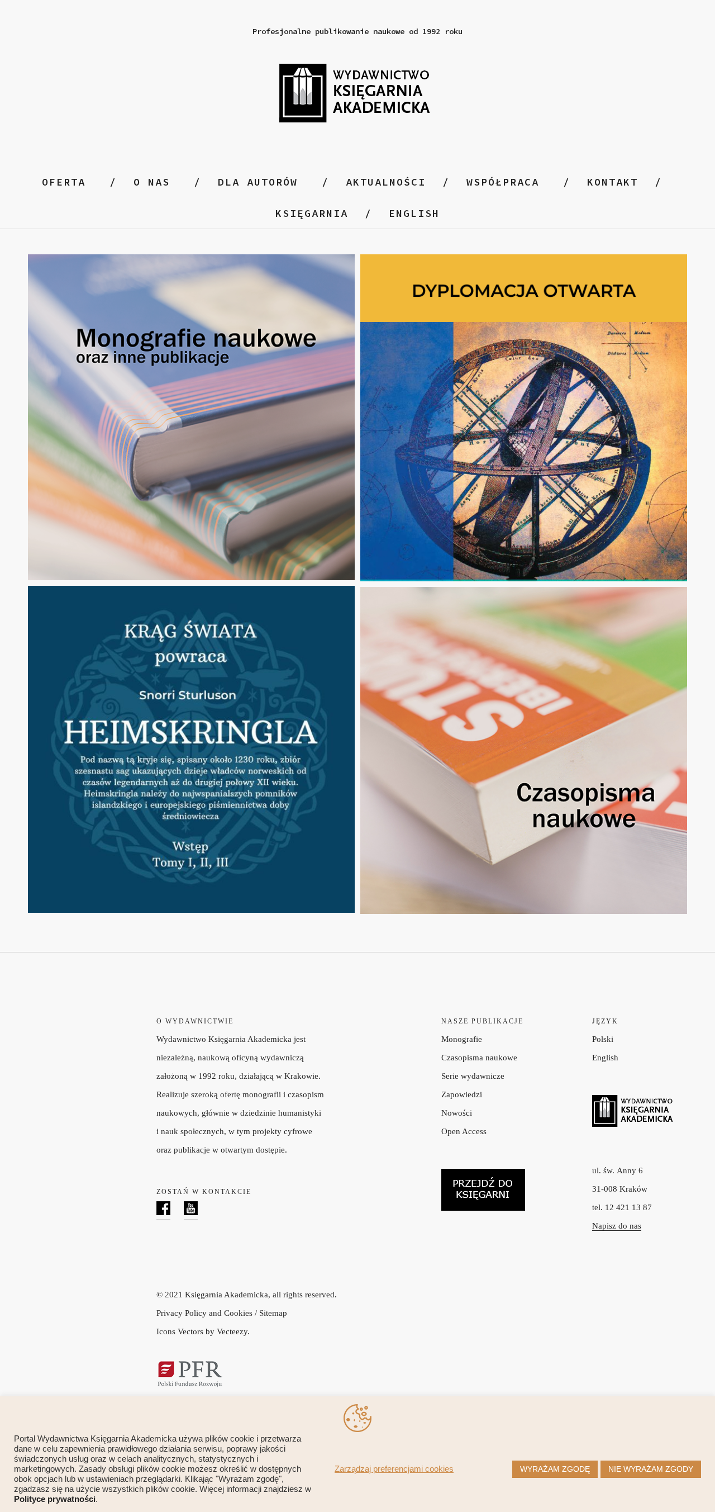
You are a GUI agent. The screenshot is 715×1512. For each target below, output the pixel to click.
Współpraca (502, 182)
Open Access (464, 1131)
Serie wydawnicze (472, 1076)
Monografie (461, 1039)
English (605, 1057)
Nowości (456, 1112)
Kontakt (612, 182)
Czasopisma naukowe (479, 1057)
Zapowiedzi (461, 1094)
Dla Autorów (258, 182)
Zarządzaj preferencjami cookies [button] (394, 1468)
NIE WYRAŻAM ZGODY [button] (650, 1468)
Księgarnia (311, 213)
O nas (152, 182)
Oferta (63, 182)
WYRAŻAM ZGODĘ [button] (555, 1468)
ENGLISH (414, 213)
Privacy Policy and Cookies (204, 1313)
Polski (602, 1039)
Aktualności (386, 182)
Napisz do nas (616, 1225)
